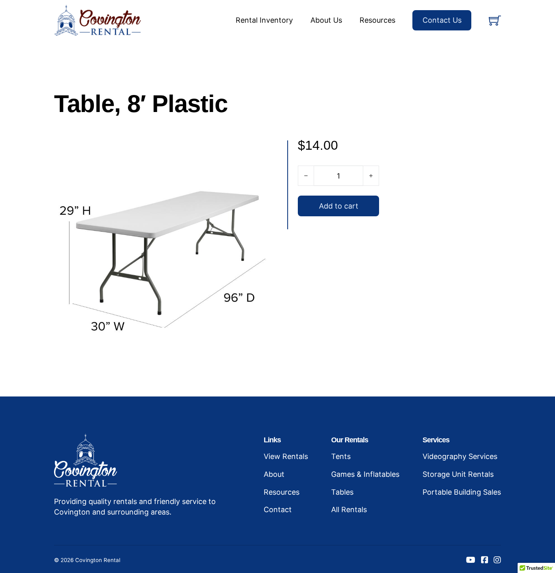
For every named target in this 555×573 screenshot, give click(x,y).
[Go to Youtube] (470, 560)
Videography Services (460, 456)
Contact (278, 509)
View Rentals (286, 456)
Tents (341, 456)
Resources (377, 20)
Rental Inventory (264, 20)
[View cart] (495, 20)
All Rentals (349, 509)
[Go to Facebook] (484, 560)
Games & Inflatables (365, 474)
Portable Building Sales (462, 492)
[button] (266, 151)
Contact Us (442, 20)
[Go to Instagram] (497, 560)
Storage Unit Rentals (458, 474)
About (274, 474)
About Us (326, 20)
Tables (342, 492)
